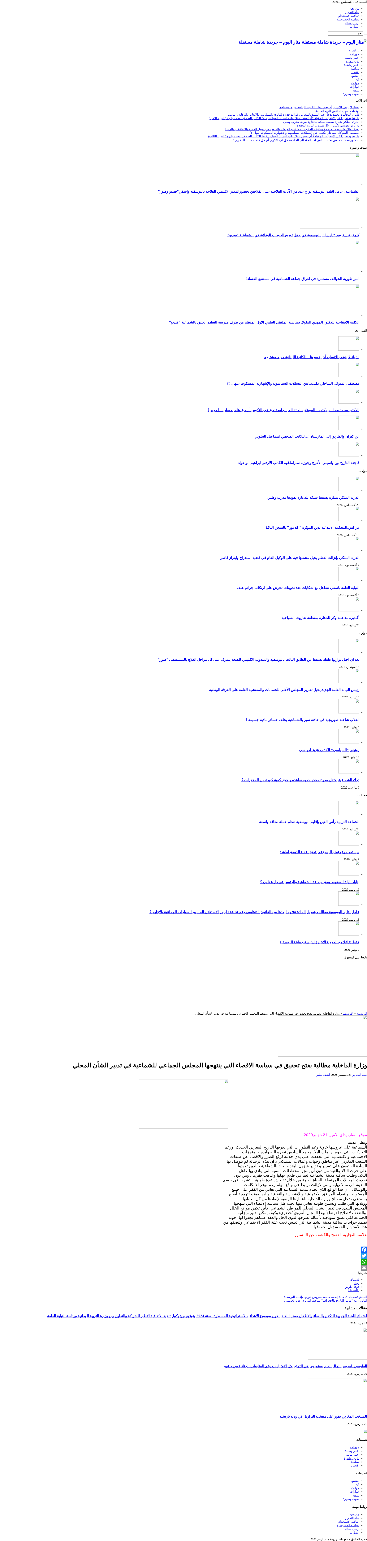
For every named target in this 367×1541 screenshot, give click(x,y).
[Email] (183, 1268)
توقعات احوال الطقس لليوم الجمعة (337, 111)
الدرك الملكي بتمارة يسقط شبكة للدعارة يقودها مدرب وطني (321, 121)
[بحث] (365, 34)
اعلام (356, 90)
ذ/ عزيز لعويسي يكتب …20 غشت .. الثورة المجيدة (328, 125)
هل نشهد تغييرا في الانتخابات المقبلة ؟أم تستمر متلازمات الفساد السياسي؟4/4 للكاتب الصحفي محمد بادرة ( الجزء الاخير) (284, 118)
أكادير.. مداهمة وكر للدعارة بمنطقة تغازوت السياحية (320, 618)
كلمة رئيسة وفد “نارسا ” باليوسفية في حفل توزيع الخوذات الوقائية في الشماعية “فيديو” (293, 235)
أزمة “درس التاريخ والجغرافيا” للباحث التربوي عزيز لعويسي (325, 1300)
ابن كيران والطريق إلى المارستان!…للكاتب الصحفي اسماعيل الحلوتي (307, 436)
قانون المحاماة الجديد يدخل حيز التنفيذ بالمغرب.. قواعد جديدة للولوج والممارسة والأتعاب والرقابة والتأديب (293, 114)
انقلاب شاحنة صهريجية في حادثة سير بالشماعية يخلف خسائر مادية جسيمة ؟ (302, 720)
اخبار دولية (352, 61)
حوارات (354, 86)
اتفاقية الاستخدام (348, 15)
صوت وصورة (351, 94)
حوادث (355, 83)
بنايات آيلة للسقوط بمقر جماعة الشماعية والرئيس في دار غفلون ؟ (309, 882)
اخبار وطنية (352, 57)
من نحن (354, 8)
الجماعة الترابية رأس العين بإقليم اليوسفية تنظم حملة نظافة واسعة (309, 822)
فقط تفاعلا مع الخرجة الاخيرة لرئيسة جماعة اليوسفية (319, 942)
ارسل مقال (352, 23)
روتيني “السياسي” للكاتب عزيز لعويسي (329, 750)
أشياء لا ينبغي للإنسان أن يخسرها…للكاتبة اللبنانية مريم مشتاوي (319, 107)
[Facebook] (183, 1250)
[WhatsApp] (183, 1262)
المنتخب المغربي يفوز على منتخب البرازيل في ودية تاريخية (323, 1416)
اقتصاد (355, 72)
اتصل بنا (354, 26)
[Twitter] (183, 1256)
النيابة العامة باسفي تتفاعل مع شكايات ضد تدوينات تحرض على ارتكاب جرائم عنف (298, 588)
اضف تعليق (323, 1074)
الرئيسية (354, 50)
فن (357, 79)
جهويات (354, 54)
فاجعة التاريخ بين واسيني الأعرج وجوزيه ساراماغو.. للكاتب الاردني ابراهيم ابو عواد (298, 463)
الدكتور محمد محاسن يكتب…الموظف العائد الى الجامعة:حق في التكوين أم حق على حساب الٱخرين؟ (296, 140)
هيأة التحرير (352, 12)
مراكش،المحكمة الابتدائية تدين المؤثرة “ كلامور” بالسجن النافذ (312, 527)
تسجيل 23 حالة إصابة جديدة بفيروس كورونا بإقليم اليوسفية (325, 1297)
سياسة (355, 68)
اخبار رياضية (351, 64)
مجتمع (355, 75)
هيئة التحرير (359, 1074)
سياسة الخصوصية (348, 19)
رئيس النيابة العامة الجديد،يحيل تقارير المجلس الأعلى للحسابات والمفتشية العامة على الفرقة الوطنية (284, 690)
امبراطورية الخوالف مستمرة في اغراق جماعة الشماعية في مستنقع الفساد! (302, 279)
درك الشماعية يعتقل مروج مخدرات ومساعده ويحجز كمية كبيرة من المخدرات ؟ (300, 780)
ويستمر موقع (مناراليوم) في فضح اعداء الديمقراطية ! (319, 852)
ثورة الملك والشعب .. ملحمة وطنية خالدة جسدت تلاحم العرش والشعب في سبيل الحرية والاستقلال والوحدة (292, 129)
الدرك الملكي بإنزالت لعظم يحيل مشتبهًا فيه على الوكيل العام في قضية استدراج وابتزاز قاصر (289, 558)
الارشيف (348, 1013)
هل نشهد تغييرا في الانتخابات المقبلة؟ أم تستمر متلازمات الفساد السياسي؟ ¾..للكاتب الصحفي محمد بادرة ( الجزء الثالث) (283, 136)
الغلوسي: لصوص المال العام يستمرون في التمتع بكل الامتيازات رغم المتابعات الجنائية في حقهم (295, 1366)
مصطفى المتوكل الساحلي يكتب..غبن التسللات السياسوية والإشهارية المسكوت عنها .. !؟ (304, 132)
